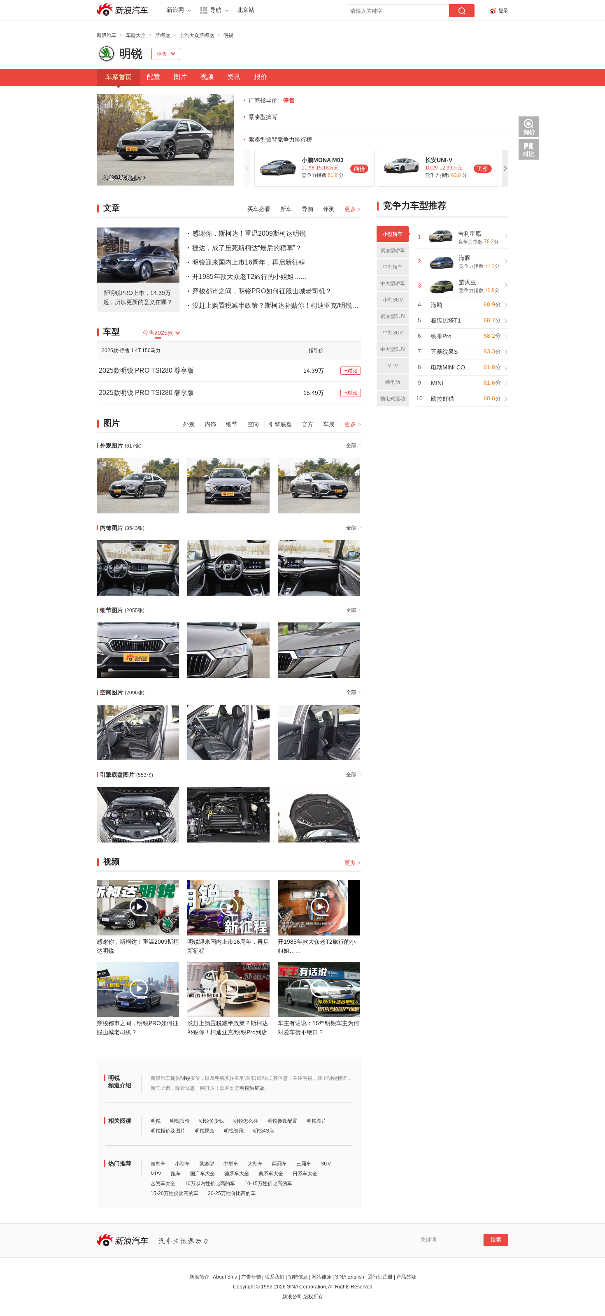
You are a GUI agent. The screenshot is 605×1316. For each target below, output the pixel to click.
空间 (253, 424)
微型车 (158, 1164)
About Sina (225, 1277)
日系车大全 (305, 1174)
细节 (231, 424)
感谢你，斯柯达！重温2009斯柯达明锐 (249, 233)
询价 (359, 168)
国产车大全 (202, 1174)
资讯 (233, 76)
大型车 (255, 1164)
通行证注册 (380, 1277)
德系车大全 (236, 1174)
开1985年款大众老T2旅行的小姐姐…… (249, 276)
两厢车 (279, 1164)
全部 (353, 445)
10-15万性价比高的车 (268, 1183)
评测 (329, 209)
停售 (162, 54)
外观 (189, 424)
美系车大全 (270, 1174)
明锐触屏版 (252, 1088)
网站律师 (321, 1277)
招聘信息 (298, 1277)
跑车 (176, 1174)
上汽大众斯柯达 (196, 35)
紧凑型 (206, 1164)
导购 (307, 209)
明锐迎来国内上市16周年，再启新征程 (248, 262)
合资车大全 (163, 1183)
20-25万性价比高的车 (232, 1193)
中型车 (230, 1164)
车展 (329, 424)
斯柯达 (162, 35)
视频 (207, 76)
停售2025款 (158, 333)
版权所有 (313, 1297)
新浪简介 (199, 1277)
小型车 (182, 1164)
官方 (307, 424)
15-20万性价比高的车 (174, 1193)
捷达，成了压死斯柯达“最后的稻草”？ (247, 247)
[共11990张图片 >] (165, 184)
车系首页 (118, 77)
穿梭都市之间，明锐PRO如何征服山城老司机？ (262, 291)
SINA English (349, 1277)
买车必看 (258, 209)
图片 (180, 76)
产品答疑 (406, 1277)
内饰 (210, 424)
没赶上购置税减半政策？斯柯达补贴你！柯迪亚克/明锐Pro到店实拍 (290, 305)
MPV (156, 1174)
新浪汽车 (123, 10)
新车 (286, 209)
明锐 (228, 35)
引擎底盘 (280, 424)
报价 (260, 76)
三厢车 (303, 1164)
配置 (153, 76)
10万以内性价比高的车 (210, 1183)
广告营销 (251, 1277)
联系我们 (274, 1277)
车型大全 (136, 35)
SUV (326, 1164)
